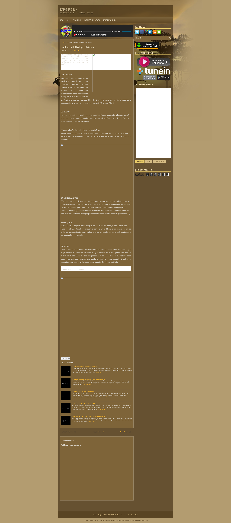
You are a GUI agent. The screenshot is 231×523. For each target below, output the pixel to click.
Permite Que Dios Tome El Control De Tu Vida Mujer (89, 416)
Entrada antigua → (126, 432)
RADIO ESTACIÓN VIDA (109, 20)
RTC (68, 20)
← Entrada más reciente (68, 432)
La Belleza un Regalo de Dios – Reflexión (85, 367)
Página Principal (98, 432)
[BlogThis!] (64, 358)
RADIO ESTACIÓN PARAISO (92, 20)
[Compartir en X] (66, 358)
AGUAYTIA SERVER (132, 515)
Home (63, 42)
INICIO (61, 20)
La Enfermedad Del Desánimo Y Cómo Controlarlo (88, 379)
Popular (140, 162)
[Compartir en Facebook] (69, 358)
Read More (99, 372)
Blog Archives (159, 162)
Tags (148, 162)
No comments (76, 50)
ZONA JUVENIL (77, 20)
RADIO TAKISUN (68, 9)
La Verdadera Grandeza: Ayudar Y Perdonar (86, 404)
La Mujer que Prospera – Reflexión (83, 391)
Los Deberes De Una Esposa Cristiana (77, 47)
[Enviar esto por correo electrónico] (62, 358)
